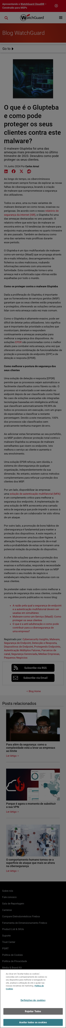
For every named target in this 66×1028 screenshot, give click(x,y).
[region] (33, 998)
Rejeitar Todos (33, 1011)
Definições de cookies (33, 1000)
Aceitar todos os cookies (33, 1022)
